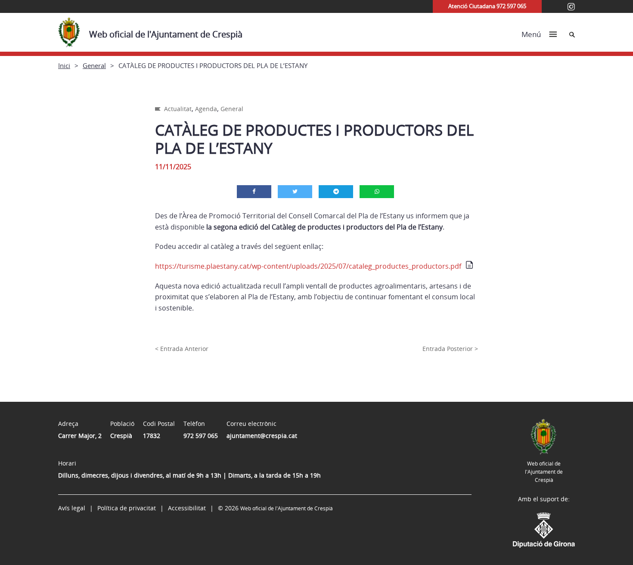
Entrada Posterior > (450, 349)
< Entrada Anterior (181, 349)
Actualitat (178, 109)
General (94, 65)
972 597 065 (200, 436)
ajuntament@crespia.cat (262, 436)
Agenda (206, 109)
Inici (64, 65)
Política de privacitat (126, 508)
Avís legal (71, 508)
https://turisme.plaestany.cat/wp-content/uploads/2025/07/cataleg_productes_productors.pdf (308, 266)
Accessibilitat (187, 508)
